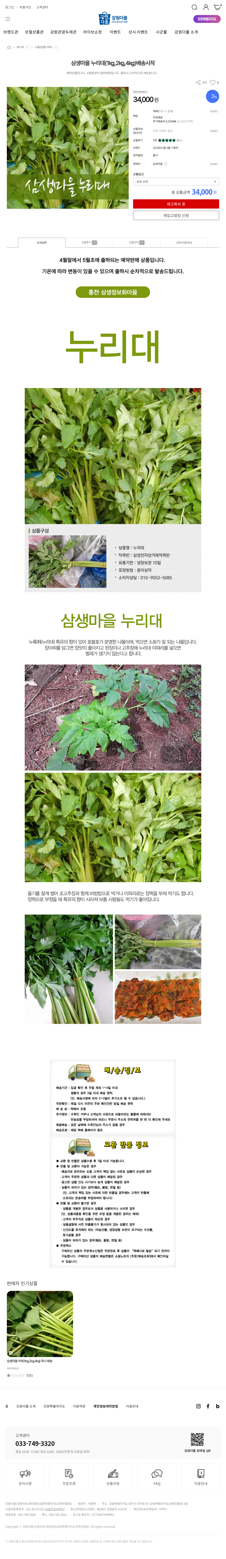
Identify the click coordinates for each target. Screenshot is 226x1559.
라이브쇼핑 (92, 32)
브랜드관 (10, 32)
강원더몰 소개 (186, 32)
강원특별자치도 (54, 1406)
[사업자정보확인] (54, 1509)
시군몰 (161, 32)
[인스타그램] (198, 1406)
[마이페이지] (206, 7)
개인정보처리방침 (105, 1406)
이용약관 (79, 1406)
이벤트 (115, 32)
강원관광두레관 (63, 32)
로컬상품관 (34, 32)
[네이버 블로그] (218, 1406)
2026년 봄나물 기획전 (165, 147)
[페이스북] (208, 1406)
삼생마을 (158, 164)
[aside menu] (7, 19)
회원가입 (25, 7)
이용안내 (132, 1406)
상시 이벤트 (138, 32)
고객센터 (42, 7)
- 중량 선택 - (142, 181)
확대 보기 (13, 203)
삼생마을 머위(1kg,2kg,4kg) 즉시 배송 (29, 1361)
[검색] (194, 7)
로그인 (9, 7)
